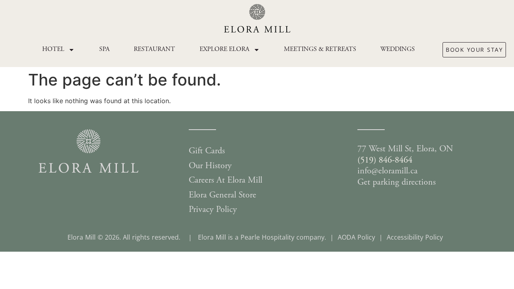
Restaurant (154, 49)
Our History (210, 166)
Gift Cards (207, 151)
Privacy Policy (213, 210)
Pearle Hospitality (267, 237)
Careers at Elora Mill (225, 180)
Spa (104, 49)
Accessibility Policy (415, 237)
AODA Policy (356, 237)
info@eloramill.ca (387, 171)
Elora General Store (222, 195)
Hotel (53, 49)
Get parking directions (396, 182)
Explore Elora (224, 49)
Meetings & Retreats (320, 49)
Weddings (397, 49)
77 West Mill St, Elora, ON (405, 149)
